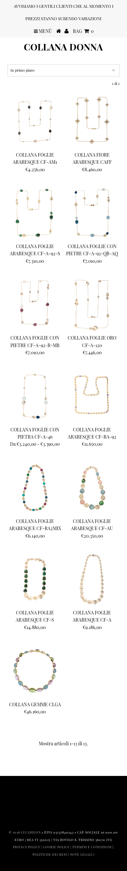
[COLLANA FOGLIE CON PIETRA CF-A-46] (34, 396)
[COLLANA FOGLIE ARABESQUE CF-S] (34, 579)
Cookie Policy (56, 847)
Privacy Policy (26, 847)
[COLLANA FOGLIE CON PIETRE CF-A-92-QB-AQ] (92, 213)
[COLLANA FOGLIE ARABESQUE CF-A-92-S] (34, 213)
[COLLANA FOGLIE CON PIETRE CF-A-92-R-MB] (34, 304)
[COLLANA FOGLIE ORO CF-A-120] (92, 304)
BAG (83, 31)
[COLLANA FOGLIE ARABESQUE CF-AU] (92, 487)
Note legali (81, 854)
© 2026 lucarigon (25, 832)
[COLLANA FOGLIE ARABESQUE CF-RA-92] (92, 396)
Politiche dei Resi (50, 854)
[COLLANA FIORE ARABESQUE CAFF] (92, 121)
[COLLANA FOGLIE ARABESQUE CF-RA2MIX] (34, 487)
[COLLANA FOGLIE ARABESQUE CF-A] (92, 579)
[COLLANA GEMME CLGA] (34, 670)
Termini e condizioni (92, 847)
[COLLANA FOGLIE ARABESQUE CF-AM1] (34, 121)
